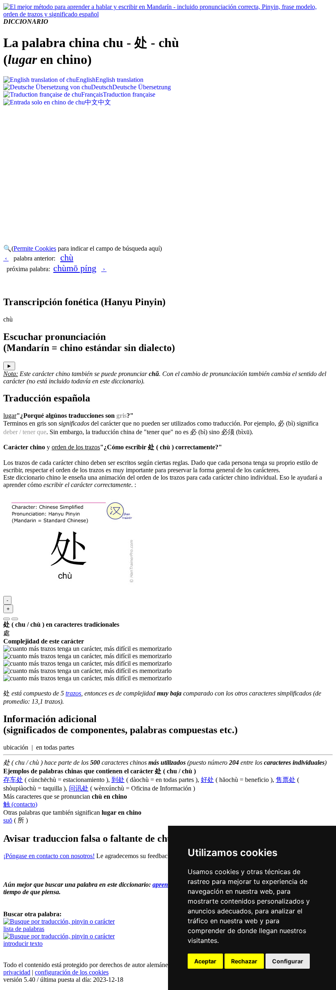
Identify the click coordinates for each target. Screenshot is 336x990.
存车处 (13, 779)
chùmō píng (74, 268)
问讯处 (79, 788)
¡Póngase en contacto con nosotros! (49, 855)
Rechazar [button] (244, 961)
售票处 (285, 779)
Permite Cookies (35, 248)
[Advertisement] (168, 168)
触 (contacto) (20, 804)
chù (66, 257)
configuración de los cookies (72, 972)
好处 (207, 779)
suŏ (7, 820)
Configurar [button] (287, 961)
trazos (73, 693)
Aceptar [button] (205, 961)
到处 (118, 779)
